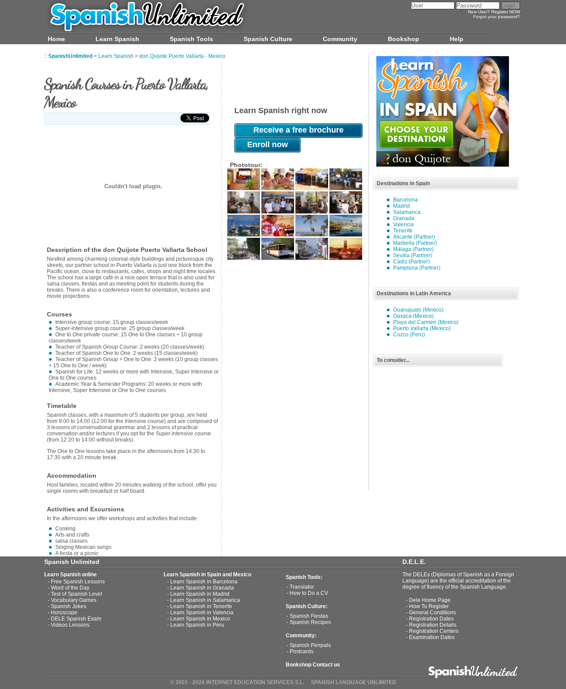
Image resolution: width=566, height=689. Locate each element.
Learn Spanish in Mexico (200, 619)
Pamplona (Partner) (416, 268)
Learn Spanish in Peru (197, 625)
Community (340, 38)
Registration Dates (431, 619)
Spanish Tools (191, 38)
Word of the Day (70, 588)
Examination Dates (432, 637)
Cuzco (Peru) (409, 334)
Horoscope (64, 612)
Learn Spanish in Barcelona (203, 582)
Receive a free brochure (298, 130)
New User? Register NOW (494, 11)
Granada (403, 218)
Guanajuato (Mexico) (418, 310)
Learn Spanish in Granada (202, 588)
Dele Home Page (430, 600)
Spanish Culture (268, 38)
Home (56, 38)
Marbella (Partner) (415, 243)
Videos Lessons (70, 625)
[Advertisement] (439, 428)
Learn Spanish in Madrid (199, 594)
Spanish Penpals (310, 645)
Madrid (401, 206)
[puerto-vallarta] (243, 188)
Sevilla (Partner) (412, 255)
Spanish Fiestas (309, 616)
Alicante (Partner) (414, 237)
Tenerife (403, 231)
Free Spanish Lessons (78, 582)
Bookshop (403, 38)
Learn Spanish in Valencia (201, 612)
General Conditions (432, 612)
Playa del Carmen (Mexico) (426, 322)
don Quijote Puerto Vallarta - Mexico (182, 56)
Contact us (326, 665)
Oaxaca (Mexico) (413, 316)
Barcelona (405, 200)
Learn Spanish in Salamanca (205, 600)
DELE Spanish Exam (76, 619)
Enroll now (267, 144)
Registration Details (432, 625)
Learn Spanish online (70, 574)
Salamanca (407, 212)
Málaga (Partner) (413, 249)
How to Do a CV (309, 593)
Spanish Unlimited (71, 561)
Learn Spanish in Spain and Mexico (207, 574)
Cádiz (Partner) (411, 262)
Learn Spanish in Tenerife (201, 606)
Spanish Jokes (68, 606)
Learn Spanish (117, 38)
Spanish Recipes (310, 622)
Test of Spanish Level (76, 594)
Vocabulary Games (73, 600)
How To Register (429, 606)
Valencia (403, 224)
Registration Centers (434, 631)
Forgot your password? (496, 16)
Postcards (302, 651)
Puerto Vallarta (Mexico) (422, 328)
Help (456, 38)
